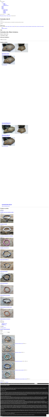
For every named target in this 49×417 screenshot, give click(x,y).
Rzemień (4, 12)
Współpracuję (5, 4)
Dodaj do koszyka (3, 25)
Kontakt (4, 3)
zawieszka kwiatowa (34, 26)
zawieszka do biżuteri (22, 26)
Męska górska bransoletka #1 (4, 283)
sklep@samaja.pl (4, 327)
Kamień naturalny (5, 10)
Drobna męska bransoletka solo (4, 259)
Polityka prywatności (5, 5)
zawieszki (42, 26)
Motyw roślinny (9, 15)
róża (18, 26)
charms (17, 26)
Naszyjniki (4, 11)
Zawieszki (13, 26)
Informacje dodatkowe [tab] (4, 28)
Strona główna (2, 15)
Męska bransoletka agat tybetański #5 (5, 295)
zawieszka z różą (39, 26)
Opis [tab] (2, 27)
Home (2, 2)
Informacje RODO (4, 324)
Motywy (3, 6)
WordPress (6, 382)
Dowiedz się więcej (7, 124)
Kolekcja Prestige (5, 9)
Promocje (3, 8)
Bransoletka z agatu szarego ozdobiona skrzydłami (6, 212)
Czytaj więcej (32, 383)
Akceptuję (36, 383)
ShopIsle (1, 382)
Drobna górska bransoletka (3, 271)
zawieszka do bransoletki (28, 26)
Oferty (2, 7)
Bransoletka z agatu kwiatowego (4, 247)
